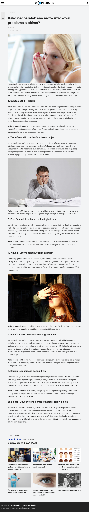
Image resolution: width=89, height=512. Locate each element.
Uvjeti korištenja (29, 505)
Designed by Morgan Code (25, 508)
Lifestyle (12, 13)
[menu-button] (2, 3)
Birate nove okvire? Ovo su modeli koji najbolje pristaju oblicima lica (68, 466)
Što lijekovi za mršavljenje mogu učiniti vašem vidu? (17, 491)
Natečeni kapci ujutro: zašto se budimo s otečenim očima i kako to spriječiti (44, 492)
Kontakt (4, 505)
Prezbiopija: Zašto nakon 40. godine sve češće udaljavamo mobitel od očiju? (19, 466)
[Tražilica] (87, 2)
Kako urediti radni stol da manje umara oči (42, 465)
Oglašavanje (15, 505)
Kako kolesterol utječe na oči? (69, 490)
